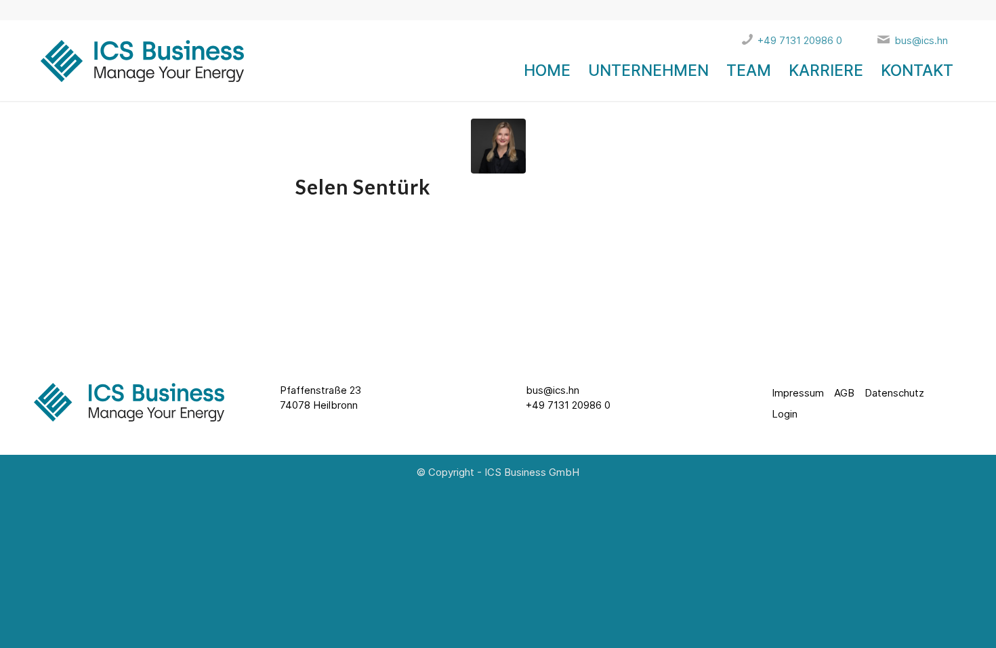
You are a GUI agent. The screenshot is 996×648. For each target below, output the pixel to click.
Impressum (798, 392)
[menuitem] (547, 70)
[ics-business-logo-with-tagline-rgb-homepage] (139, 70)
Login (784, 413)
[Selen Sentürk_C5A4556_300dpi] (498, 146)
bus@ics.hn (552, 390)
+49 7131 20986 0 (568, 405)
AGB (844, 392)
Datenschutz (894, 392)
